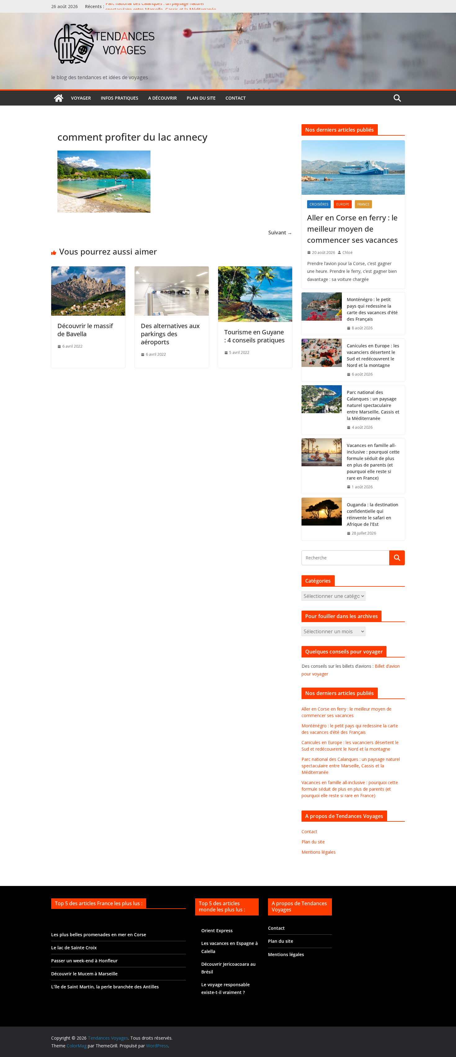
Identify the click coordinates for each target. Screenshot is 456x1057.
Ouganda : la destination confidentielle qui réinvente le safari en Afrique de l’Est (372, 514)
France (363, 204)
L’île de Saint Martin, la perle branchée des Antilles (105, 987)
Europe (342, 204)
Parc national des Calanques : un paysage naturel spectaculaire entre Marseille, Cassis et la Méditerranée (160, 9)
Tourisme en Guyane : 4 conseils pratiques (254, 336)
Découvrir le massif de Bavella (85, 330)
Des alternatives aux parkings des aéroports (170, 334)
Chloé (347, 252)
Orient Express (217, 930)
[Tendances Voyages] (58, 98)
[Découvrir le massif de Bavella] (88, 270)
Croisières (319, 204)
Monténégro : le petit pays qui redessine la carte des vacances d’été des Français (372, 309)
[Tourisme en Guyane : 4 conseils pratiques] (255, 270)
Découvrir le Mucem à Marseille (84, 974)
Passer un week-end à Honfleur (84, 961)
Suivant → (280, 232)
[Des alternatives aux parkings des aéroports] (172, 270)
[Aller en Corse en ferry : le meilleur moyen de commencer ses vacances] (353, 167)
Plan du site (201, 98)
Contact (236, 98)
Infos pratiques (119, 98)
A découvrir (162, 98)
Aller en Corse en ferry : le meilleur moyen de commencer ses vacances (352, 228)
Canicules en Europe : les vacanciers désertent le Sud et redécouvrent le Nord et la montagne (373, 355)
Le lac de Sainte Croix (74, 948)
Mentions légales (319, 852)
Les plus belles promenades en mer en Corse (98, 934)
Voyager (81, 98)
